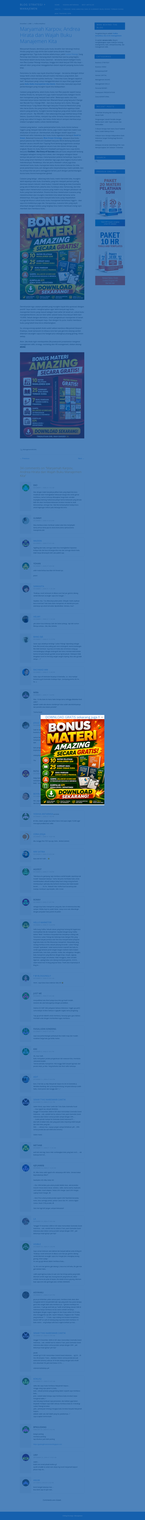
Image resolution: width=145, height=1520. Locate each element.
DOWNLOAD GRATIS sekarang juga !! (72, 717)
